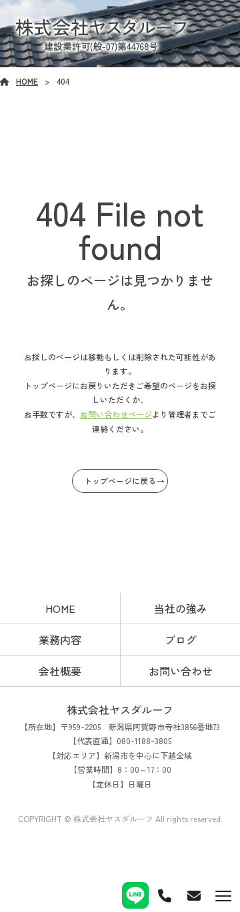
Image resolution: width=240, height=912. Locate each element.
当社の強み (180, 608)
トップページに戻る (120, 480)
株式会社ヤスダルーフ (120, 709)
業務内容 (60, 640)
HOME (27, 81)
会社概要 (60, 671)
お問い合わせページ (116, 414)
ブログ (181, 640)
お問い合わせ (181, 671)
